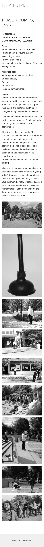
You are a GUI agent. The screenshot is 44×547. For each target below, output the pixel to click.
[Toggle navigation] (40, 5)
